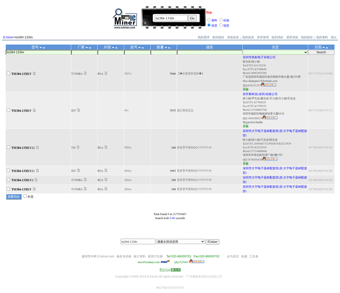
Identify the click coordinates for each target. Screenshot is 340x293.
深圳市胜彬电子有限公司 (259, 57)
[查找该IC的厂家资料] (85, 73)
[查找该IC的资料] (34, 74)
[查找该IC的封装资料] (106, 73)
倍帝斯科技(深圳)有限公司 (260, 94)
